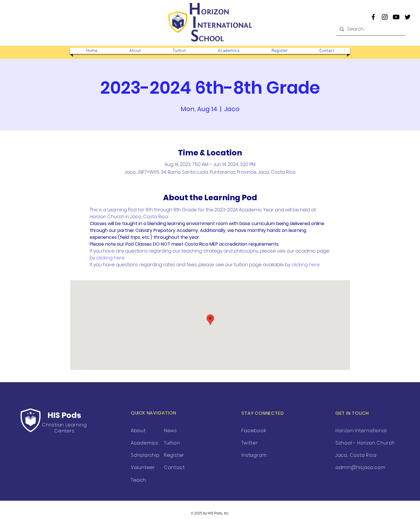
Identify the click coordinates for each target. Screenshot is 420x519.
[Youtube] (396, 17)
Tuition (172, 443)
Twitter (249, 443)
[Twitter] (407, 17)
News (170, 430)
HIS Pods (64, 415)
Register (174, 455)
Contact (174, 467)
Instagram (254, 455)
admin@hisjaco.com (360, 467)
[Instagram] (385, 17)
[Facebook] (373, 17)
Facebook (253, 430)
